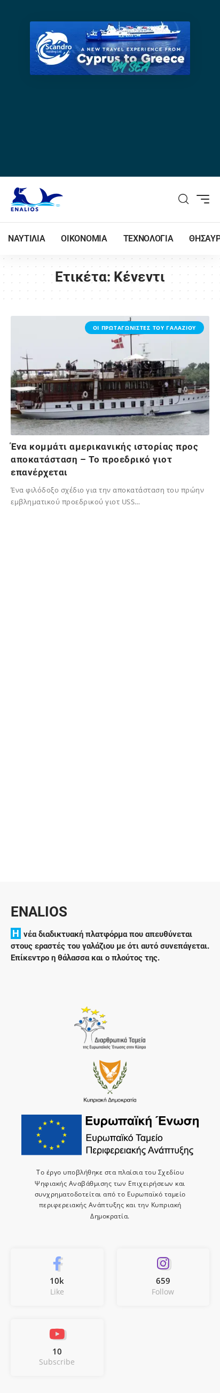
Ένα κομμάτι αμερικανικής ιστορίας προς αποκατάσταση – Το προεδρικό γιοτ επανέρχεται (104, 459)
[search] (184, 199)
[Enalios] (37, 199)
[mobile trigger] (200, 199)
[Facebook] (57, 1276)
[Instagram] (163, 1276)
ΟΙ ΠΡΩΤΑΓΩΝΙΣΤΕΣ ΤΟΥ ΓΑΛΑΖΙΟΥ (144, 327)
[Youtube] (57, 1347)
